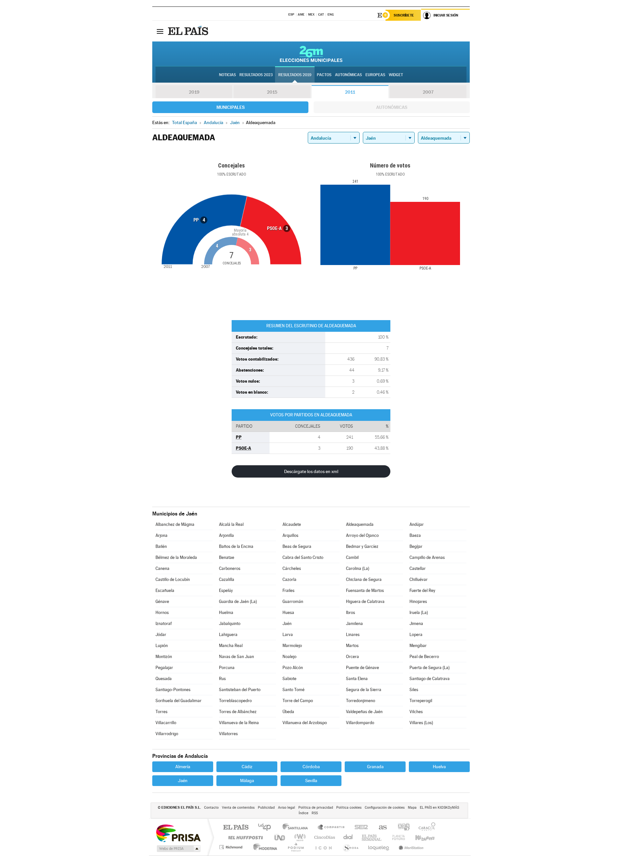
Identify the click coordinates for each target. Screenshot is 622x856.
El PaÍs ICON (323, 847)
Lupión (162, 645)
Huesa (288, 612)
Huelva (439, 766)
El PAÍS (236, 828)
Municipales (230, 107)
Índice (303, 813)
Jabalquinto (229, 623)
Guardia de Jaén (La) (238, 601)
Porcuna (227, 667)
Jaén (287, 623)
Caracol (425, 828)
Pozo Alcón (292, 667)
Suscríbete (404, 15)
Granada (375, 766)
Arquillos (290, 535)
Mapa (412, 807)
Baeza (415, 535)
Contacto (211, 807)
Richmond (232, 847)
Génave (162, 601)
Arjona (161, 535)
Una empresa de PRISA (178, 833)
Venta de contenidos (238, 807)
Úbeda (288, 711)
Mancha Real (231, 645)
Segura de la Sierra (363, 689)
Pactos (324, 75)
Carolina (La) (357, 568)
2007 (428, 92)
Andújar (416, 524)
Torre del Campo (297, 700)
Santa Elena (357, 678)
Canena (162, 568)
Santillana (297, 828)
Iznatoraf (164, 623)
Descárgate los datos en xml (311, 471)
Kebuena (419, 837)
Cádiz (247, 766)
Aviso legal (286, 807)
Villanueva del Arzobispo (304, 722)
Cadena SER (359, 828)
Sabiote (289, 678)
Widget (396, 75)
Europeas (375, 75)
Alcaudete (291, 524)
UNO (280, 837)
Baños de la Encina (236, 546)
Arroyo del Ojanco (362, 535)
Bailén (161, 546)
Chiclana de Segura (364, 579)
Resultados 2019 (294, 75)
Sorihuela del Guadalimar (179, 700)
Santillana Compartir (331, 828)
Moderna (264, 847)
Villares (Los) (421, 722)
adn (401, 828)
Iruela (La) (418, 612)
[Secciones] (160, 31)
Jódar (161, 634)
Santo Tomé (293, 689)
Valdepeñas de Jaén (364, 711)
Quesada (164, 678)
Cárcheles (291, 568)
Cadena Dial (348, 837)
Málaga (247, 780)
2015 (272, 92)
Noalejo (289, 656)
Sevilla (311, 780)
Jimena (416, 623)
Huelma (226, 612)
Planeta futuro (396, 837)
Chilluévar (418, 579)
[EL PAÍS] (189, 31)
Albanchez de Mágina (175, 524)
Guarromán (292, 601)
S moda (350, 847)
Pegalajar (164, 667)
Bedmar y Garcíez (362, 546)
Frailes (288, 590)
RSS (315, 813)
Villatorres (228, 733)
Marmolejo (292, 645)
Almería (182, 766)
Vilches (416, 711)
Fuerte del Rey (422, 590)
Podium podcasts (295, 847)
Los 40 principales (267, 828)
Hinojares (418, 601)
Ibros (350, 612)
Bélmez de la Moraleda (176, 557)
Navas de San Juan (236, 656)
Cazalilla (226, 579)
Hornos (162, 612)
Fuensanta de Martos (365, 590)
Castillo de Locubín (173, 579)
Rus (222, 678)
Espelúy (226, 590)
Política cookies (349, 807)
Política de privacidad (315, 807)
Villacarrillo (166, 722)
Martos (352, 645)
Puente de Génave (362, 667)
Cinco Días (323, 837)
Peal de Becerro (424, 656)
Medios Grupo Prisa (178, 848)
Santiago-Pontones (173, 689)
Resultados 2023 (256, 75)
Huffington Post (244, 837)
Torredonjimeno (360, 700)
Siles (413, 689)
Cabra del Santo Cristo (302, 557)
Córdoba (311, 766)
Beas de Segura (296, 546)
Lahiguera (228, 634)
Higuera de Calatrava (365, 601)
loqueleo (379, 847)
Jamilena (354, 623)
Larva (287, 634)
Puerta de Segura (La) (429, 667)
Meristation (410, 847)
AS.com (380, 828)
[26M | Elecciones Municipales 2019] (311, 53)
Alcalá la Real (231, 524)
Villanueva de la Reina (239, 722)
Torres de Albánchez (238, 711)
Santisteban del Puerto (239, 689)
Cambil (352, 557)
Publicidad (266, 807)
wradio (299, 837)
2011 (350, 92)
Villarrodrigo (167, 733)
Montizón (164, 656)
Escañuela (165, 590)
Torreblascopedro (235, 700)
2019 (194, 92)
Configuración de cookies (385, 807)
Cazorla (289, 579)
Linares (353, 634)
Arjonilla (226, 535)
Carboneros (229, 568)
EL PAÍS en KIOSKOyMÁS (439, 807)
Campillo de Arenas (427, 557)
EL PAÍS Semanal (372, 837)
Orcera (352, 656)
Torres (161, 711)
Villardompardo (360, 722)
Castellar (417, 568)
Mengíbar (418, 645)
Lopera (415, 634)
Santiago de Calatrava (429, 678)
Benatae (226, 557)
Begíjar (415, 546)
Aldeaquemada (360, 524)
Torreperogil (420, 700)
